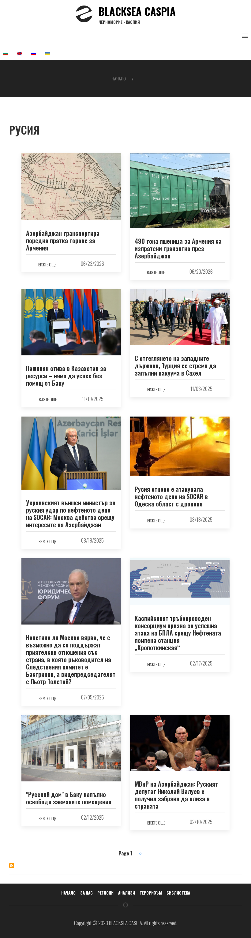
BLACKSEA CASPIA (137, 14)
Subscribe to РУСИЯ (11, 865)
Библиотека (178, 893)
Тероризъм (151, 893)
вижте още (47, 264)
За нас (86, 893)
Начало (119, 78)
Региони (105, 893)
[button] (245, 36)
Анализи (126, 893)
